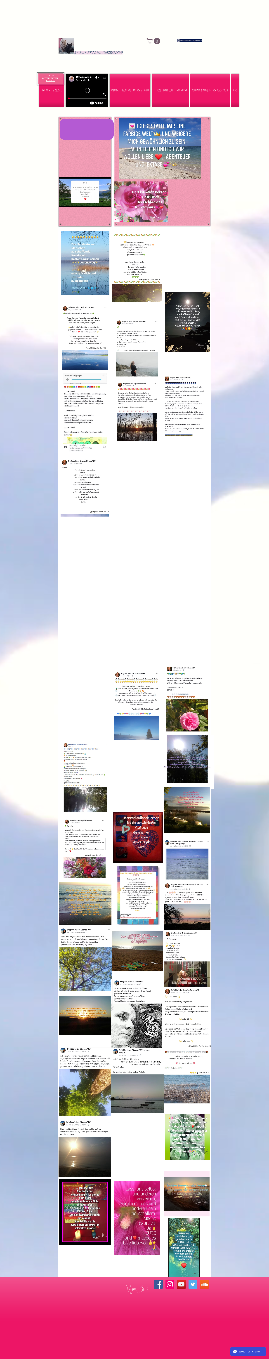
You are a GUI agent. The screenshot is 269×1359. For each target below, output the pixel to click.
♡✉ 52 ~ (50, 75)
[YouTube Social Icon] (181, 1284)
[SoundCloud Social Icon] (204, 1284)
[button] (154, 41)
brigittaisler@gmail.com (186, 1312)
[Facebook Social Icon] (158, 1284)
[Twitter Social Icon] (193, 1284)
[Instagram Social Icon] (169, 1284)
